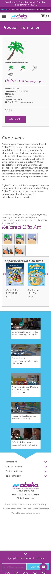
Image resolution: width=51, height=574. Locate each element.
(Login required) (27, 102)
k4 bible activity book (27, 218)
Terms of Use (25, 505)
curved (36, 215)
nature (32, 220)
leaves (25, 220)
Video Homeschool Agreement (25, 513)
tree (4, 223)
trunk (16, 223)
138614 (15, 215)
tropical (10, 223)
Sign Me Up (37, 566)
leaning (18, 220)
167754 (22, 215)
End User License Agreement (36, 509)
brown (29, 215)
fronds (5, 218)
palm (38, 220)
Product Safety (39, 505)
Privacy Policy (11, 505)
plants (44, 220)
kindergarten (8, 220)
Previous (4, 274)
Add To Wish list (14, 102)
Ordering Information (11, 509)
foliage (43, 215)
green (11, 218)
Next (46, 274)
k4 (16, 218)
